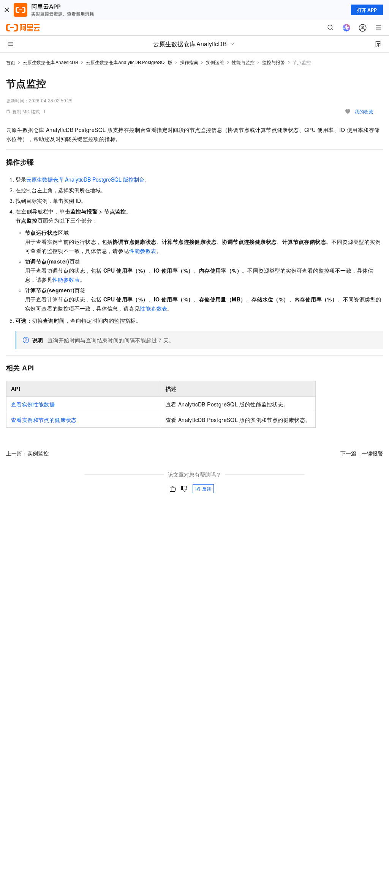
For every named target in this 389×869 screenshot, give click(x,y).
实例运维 (215, 62)
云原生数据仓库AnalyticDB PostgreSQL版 (129, 62)
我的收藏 (364, 111)
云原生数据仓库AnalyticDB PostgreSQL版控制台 (85, 179)
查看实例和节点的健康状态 (44, 420)
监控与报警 (273, 62)
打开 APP (367, 9)
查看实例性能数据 (33, 404)
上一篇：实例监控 (27, 453)
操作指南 (189, 62)
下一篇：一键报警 (361, 453)
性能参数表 (143, 250)
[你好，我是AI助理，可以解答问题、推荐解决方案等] (346, 28)
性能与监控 (243, 62)
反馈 (206, 488)
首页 (10, 62)
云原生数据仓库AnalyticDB (50, 62)
